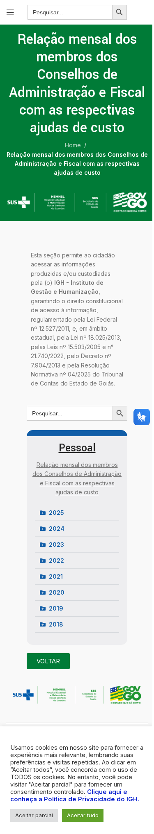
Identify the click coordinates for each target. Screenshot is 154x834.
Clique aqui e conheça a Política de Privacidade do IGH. (74, 795)
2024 (56, 528)
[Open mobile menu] (10, 12)
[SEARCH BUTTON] (119, 12)
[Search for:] (70, 12)
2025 (56, 512)
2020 (56, 592)
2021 (56, 576)
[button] (77, 513)
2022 (56, 560)
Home (73, 145)
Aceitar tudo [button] (83, 815)
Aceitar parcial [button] (34, 815)
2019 (56, 608)
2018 (56, 624)
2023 (56, 544)
